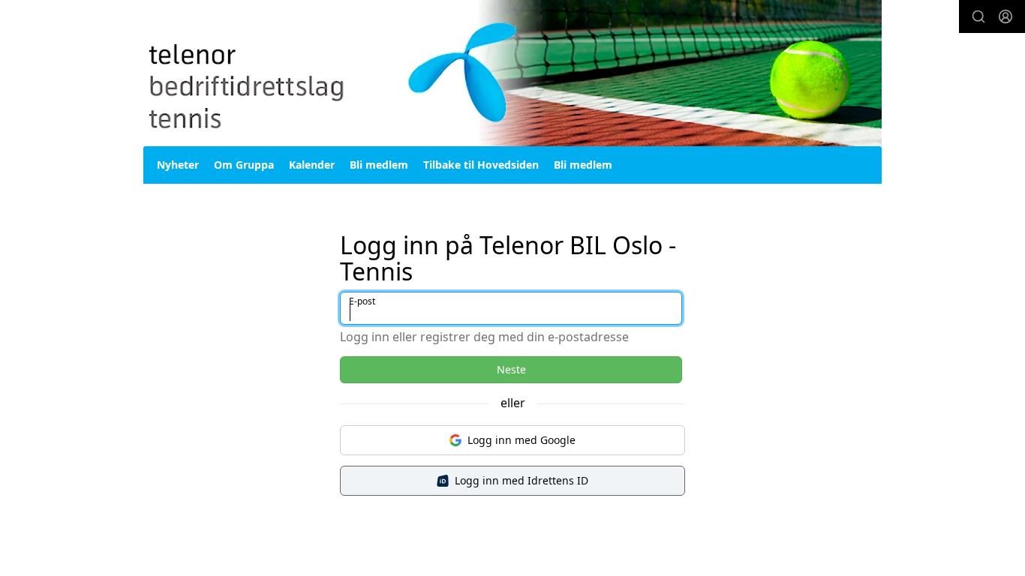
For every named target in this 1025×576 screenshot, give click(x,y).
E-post (362, 301)
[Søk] (978, 16)
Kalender (312, 165)
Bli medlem (379, 165)
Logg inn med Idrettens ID (521, 480)
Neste (511, 369)
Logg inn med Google (521, 440)
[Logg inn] (1005, 16)
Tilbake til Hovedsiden (481, 165)
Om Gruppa (244, 165)
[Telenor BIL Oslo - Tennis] (512, 73)
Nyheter (178, 165)
